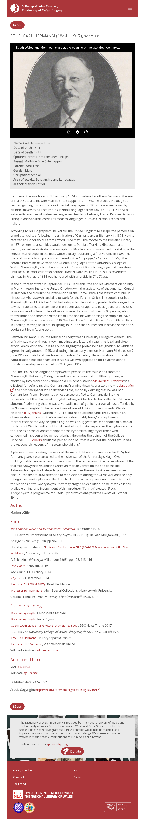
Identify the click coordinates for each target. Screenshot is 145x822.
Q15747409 (31, 673)
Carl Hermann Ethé (47, 650)
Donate (75, 751)
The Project (19, 783)
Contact (78, 777)
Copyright (18, 777)
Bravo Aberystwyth (23, 613)
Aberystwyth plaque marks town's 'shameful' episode (44, 625)
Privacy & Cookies (23, 770)
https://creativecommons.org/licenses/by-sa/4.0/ (65, 690)
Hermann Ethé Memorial (26, 644)
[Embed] (86, 132)
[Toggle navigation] (130, 8)
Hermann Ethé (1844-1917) (28, 584)
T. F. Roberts (33, 440)
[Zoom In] (16, 54)
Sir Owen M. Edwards (108, 381)
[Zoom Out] (21, 54)
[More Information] (77, 132)
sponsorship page (58, 744)
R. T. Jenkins (32, 413)
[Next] (129, 90)
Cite (19, 25)
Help (76, 770)
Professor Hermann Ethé (26, 590)
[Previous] (16, 90)
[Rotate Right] (26, 54)
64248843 (24, 667)
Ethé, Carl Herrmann (23, 638)
